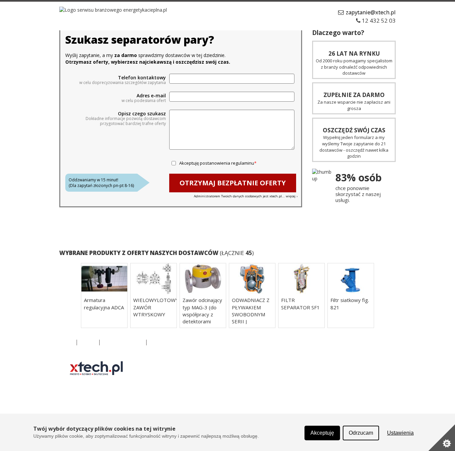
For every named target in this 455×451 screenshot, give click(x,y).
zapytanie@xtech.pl (371, 12)
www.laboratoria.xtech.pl (199, 379)
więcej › (291, 196)
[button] (69, 295)
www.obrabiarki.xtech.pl (281, 379)
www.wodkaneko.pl (277, 366)
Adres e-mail (151, 95)
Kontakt (88, 342)
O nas (67, 342)
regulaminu (242, 163)
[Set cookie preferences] (441, 437)
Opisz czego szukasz (142, 113)
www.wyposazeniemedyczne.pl (289, 406)
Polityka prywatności (123, 342)
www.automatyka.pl (194, 366)
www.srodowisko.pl (194, 392)
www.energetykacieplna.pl (284, 392)
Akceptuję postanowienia (216, 163)
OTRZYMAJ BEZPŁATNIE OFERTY (233, 182)
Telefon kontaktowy (142, 77)
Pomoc (157, 342)
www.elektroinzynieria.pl (199, 406)
